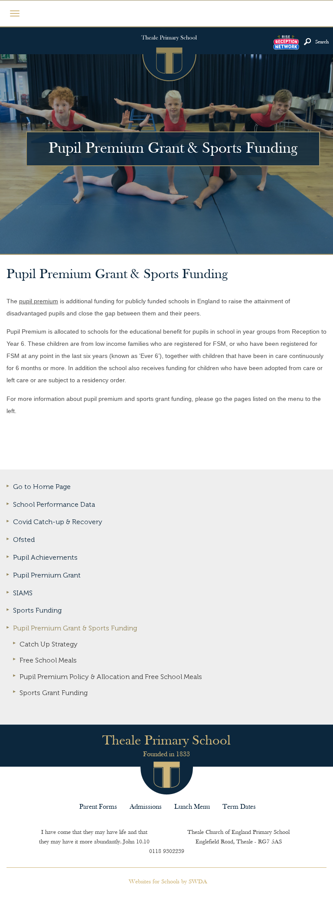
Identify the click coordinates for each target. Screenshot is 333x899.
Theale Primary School (169, 54)
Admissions (146, 807)
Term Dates (239, 807)
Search (322, 42)
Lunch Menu (192, 807)
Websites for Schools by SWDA (168, 882)
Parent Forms (98, 807)
